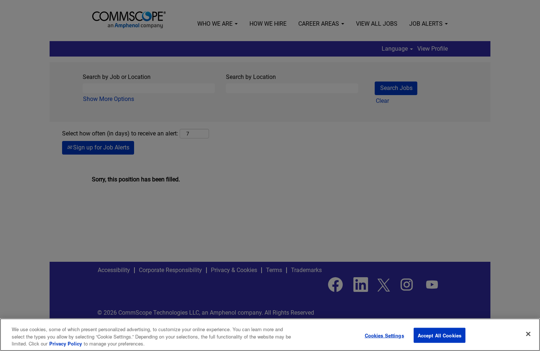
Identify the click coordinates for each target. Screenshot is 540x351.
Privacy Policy (65, 343)
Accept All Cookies (439, 335)
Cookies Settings (384, 335)
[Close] (528, 334)
